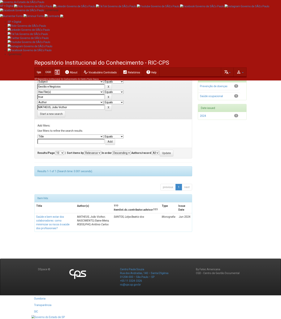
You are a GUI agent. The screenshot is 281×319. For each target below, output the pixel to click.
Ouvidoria (39, 298)
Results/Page (46, 152)
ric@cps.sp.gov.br (130, 284)
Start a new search (51, 113)
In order (107, 152)
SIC (36, 311)
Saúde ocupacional (211, 96)
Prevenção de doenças (213, 86)
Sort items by (75, 152)
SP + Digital (7, 5)
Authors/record (141, 152)
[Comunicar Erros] (61, 15)
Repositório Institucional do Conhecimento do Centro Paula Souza (68, 79)
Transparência (42, 305)
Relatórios (131, 72)
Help (151, 72)
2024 (203, 115)
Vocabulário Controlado (100, 72)
